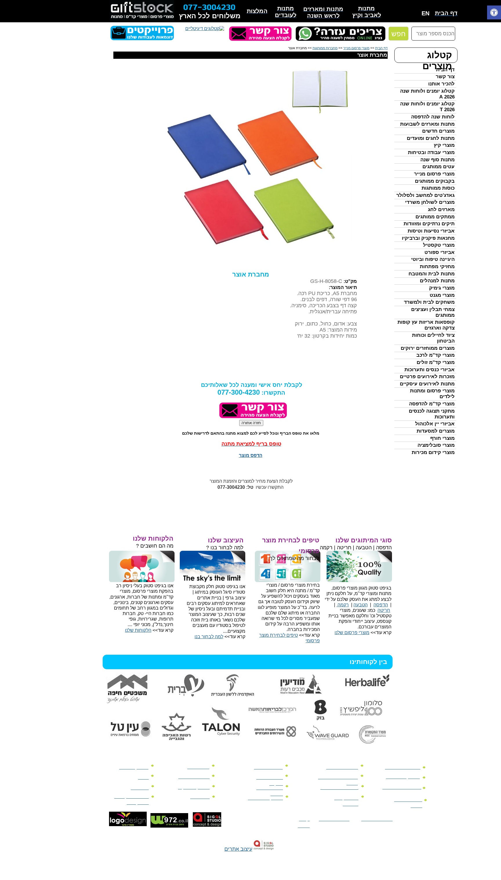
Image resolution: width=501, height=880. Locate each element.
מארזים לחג (441, 209)
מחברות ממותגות (325, 48)
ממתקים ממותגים (435, 216)
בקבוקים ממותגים (435, 181)
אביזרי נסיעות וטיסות (431, 231)
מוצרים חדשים (438, 131)
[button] (494, 13)
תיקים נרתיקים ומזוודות (429, 223)
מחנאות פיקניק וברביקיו (428, 238)
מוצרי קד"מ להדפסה (432, 404)
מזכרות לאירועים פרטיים (427, 376)
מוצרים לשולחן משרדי (430, 202)
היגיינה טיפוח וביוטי (433, 259)
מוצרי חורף (442, 438)
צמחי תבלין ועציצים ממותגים (433, 312)
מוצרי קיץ (444, 145)
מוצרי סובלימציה (436, 445)
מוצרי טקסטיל (439, 245)
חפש (398, 34)
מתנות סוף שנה (437, 159)
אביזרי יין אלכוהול (435, 424)
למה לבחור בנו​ (209, 636)
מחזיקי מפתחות (437, 266)
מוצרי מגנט (442, 295)
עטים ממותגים (438, 166)
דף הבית (445, 69)
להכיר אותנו (441, 84)
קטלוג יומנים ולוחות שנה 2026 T (427, 106)
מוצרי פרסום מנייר (434, 174)
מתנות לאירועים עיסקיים (427, 384)
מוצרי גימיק (442, 288)
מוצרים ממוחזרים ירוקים (428, 348)
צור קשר (445, 76)
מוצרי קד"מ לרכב (435, 355)
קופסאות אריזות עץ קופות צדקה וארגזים (426, 325)
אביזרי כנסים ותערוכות (429, 369)
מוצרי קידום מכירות (433, 452)
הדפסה (380, 604)
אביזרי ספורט (439, 252)
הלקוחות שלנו (138, 630)
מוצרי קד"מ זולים (436, 362)
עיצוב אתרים (238, 849)
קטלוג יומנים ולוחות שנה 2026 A (427, 94)
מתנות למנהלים (437, 280)
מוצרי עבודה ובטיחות (431, 152)
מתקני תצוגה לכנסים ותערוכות (432, 414)
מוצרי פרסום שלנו (352, 632)
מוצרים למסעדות (436, 431)
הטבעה (360, 604)
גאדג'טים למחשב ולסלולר (425, 195)
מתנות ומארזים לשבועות (427, 124)
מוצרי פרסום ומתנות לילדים (432, 393)
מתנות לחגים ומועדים (431, 138)
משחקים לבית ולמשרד (429, 302)
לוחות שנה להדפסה (433, 117)
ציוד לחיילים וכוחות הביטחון (433, 338)
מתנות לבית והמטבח (432, 274)
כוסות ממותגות (438, 188)
